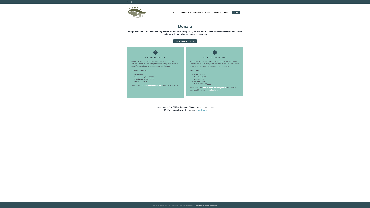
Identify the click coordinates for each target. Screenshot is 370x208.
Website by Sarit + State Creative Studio (205, 205)
